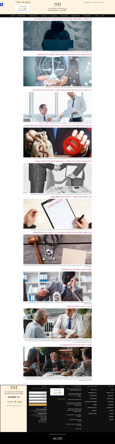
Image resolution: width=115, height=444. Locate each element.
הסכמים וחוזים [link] (64, 16)
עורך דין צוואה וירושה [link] (92, 407)
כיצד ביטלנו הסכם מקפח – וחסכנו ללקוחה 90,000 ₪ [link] (71, 197)
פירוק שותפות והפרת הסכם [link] (74, 399)
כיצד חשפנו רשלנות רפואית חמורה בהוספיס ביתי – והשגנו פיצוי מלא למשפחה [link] (62, 232)
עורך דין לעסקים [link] (76, 16)
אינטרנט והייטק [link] (93, 398)
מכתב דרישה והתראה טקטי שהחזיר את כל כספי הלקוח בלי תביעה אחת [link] (64, 54)
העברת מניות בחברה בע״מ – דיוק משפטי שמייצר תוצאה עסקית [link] (74, 395)
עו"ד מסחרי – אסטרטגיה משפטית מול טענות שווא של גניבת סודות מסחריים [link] (63, 19)
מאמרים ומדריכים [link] (21, 16)
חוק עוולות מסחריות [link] (92, 413)
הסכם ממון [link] (94, 410)
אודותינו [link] (97, 16)
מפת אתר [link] (111, 419)
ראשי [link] (103, 16)
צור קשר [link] (13, 16)
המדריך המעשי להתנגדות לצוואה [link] (79, 306)
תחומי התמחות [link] (87, 16)
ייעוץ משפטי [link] (110, 395)
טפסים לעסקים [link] (33, 16)
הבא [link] (24, 383)
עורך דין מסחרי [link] (93, 389)
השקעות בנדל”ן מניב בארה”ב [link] (90, 401)
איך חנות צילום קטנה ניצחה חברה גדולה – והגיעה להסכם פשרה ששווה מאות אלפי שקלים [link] (58, 126)
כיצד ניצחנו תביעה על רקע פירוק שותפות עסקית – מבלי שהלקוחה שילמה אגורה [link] (62, 90)
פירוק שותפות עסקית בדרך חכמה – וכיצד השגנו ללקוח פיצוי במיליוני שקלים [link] (63, 161)
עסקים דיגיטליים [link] (93, 395)
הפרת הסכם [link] (78, 428)
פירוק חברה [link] (43, 16)
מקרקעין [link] (95, 404)
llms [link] (14, 407)
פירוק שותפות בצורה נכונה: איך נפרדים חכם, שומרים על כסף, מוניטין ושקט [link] (73, 404)
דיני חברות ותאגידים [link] (92, 392)
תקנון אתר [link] (111, 416)
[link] (1, 4)
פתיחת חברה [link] (54, 16)
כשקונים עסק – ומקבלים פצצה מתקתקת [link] (76, 269)
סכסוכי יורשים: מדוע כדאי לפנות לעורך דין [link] (76, 345)
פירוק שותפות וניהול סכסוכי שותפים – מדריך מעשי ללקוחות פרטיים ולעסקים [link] (74, 410)
